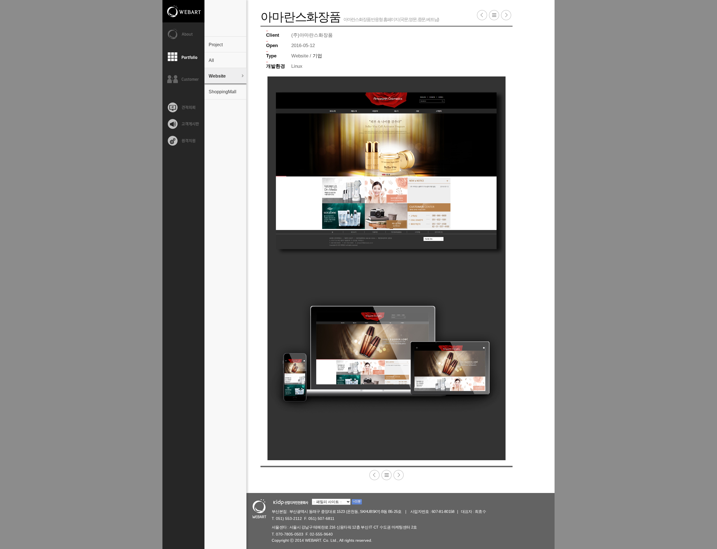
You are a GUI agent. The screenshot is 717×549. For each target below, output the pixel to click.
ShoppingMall (222, 91)
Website (217, 76)
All (211, 60)
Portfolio (183, 57)
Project (216, 44)
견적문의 (183, 107)
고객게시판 (183, 124)
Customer (183, 79)
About (183, 34)
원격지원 (183, 140)
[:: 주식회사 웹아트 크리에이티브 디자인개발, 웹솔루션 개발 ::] (183, 11)
